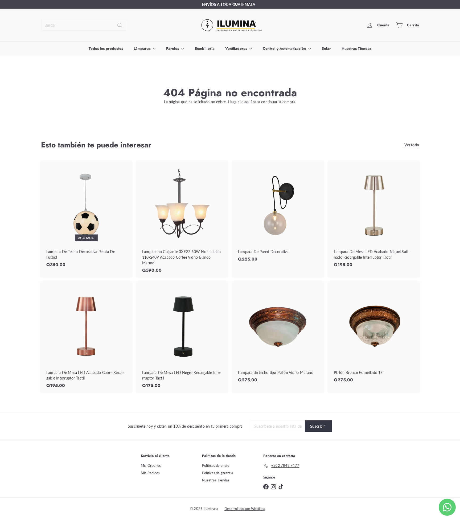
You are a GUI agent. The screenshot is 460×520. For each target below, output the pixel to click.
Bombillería (205, 48)
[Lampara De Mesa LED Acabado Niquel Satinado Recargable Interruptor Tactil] (373, 216)
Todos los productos (106, 48)
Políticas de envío (215, 465)
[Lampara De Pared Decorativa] (278, 213)
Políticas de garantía (217, 473)
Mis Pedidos (150, 473)
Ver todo (411, 145)
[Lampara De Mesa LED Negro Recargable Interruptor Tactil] (182, 337)
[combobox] (83, 25)
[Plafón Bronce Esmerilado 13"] (373, 334)
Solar (326, 48)
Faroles (173, 48)
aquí (248, 102)
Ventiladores (236, 48)
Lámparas (142, 48)
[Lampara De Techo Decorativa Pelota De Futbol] (86, 216)
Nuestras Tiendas (356, 48)
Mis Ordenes (151, 465)
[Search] (119, 25)
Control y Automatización (285, 48)
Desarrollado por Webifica (244, 508)
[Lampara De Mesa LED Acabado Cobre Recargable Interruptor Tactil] (86, 337)
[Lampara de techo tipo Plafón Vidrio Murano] (278, 334)
